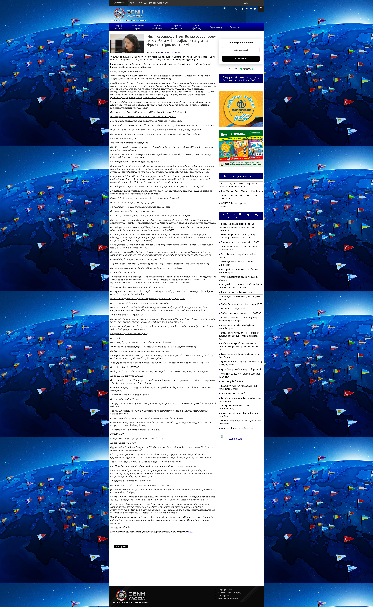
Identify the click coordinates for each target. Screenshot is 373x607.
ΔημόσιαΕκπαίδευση (176, 27)
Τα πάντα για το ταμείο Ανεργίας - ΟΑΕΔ (240, 242)
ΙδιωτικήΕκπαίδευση (157, 27)
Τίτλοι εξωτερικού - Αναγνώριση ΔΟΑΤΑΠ (241, 313)
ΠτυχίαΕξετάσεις (196, 27)
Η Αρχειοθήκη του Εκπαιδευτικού (237, 292)
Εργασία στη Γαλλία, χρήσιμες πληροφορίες (242, 369)
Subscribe (241, 58)
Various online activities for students (238, 428)
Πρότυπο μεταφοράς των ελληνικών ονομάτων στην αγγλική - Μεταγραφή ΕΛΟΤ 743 (240, 346)
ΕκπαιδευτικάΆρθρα (138, 27)
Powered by (233, 69)
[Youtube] (251, 8)
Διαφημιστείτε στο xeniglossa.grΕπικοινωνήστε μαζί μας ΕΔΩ (241, 79)
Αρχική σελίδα (225, 589)
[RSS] (255, 8)
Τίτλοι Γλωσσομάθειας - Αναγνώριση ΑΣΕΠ (241, 304)
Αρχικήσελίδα (118, 27)
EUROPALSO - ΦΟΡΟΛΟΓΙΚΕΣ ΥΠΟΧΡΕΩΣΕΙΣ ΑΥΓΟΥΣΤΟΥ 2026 (213, 2)
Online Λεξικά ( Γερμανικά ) (233, 393)
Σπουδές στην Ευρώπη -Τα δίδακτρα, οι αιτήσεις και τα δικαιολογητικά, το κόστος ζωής (239, 335)
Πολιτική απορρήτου (228, 598)
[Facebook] (242, 8)
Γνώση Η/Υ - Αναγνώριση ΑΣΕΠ (236, 308)
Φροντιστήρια (154, 52)
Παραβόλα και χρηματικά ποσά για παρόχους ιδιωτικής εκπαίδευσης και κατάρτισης (236, 226)
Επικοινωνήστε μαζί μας (229, 592)
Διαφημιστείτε (225, 595)
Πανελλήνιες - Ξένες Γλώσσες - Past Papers (242, 191)
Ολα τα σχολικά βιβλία (232, 381)
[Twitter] (247, 8)
